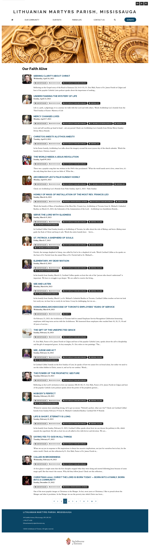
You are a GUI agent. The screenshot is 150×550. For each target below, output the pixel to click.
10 (92, 501)
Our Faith (57, 20)
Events (67, 314)
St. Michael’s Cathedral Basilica (101, 123)
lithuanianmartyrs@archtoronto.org (34, 523)
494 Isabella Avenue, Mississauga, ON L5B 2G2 (37, 517)
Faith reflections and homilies (75, 83)
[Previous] (54, 501)
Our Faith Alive (41, 83)
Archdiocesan (55, 83)
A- (142, 3)
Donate (130, 20)
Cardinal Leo (94, 103)
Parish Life (77, 20)
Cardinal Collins (96, 221)
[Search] (115, 20)
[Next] (96, 501)
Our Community (32, 20)
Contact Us (99, 20)
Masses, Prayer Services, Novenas (75, 201)
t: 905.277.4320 (27, 520)
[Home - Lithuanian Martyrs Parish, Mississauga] (12, 20)
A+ (138, 3)
